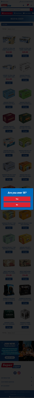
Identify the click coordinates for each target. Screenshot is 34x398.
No (17, 205)
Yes (17, 199)
